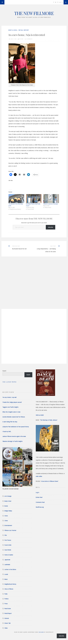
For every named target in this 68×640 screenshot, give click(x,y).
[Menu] (2, 2)
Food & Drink (8, 545)
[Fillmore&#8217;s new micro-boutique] (51, 198)
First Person (8, 540)
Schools (7, 618)
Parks (6, 594)
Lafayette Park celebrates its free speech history (15, 427)
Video (6, 628)
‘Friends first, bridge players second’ (12, 402)
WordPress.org (40, 507)
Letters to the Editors (10, 569)
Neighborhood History (10, 584)
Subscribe (50, 227)
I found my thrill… (7, 431)
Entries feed (39, 497)
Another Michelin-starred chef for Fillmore (13, 417)
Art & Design (8, 496)
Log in (37, 492)
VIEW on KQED (40, 415)
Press (6, 604)
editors (21, 39)
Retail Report (24, 30)
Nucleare (41, 632)
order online (39, 476)
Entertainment (8, 525)
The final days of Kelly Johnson (48, 420)
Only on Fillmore (9, 589)
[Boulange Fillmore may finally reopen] (34, 198)
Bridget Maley (8, 511)
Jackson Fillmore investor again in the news (14, 436)
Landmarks (7, 564)
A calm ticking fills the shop (9, 422)
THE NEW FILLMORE (34, 13)
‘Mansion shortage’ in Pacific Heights (12, 441)
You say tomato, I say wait (9, 397)
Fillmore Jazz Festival (10, 530)
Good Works (8, 550)
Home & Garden (9, 555)
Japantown (7, 560)
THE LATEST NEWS (9, 382)
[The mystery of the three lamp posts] (16, 198)
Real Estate (8, 608)
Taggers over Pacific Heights (10, 407)
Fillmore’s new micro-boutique (50, 204)
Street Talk (7, 623)
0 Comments (29, 39)
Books (6, 506)
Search (4, 371)
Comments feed (40, 502)
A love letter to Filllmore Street (49, 481)
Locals (6, 574)
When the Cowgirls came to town (11, 412)
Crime (6, 521)
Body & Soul (12, 30)
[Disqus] (34, 285)
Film (6, 535)
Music (6, 579)
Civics (6, 516)
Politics (6, 599)
